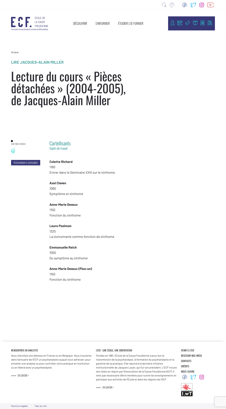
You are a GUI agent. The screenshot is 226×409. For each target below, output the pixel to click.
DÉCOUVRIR (80, 23)
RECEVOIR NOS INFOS (191, 356)
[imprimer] (13, 151)
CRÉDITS (185, 366)
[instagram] (201, 5)
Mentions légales (19, 406)
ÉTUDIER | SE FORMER (130, 23)
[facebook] (184, 5)
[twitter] (193, 5)
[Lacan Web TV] (210, 5)
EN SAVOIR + (23, 375)
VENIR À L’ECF (187, 350)
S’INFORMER (102, 23)
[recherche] (164, 5)
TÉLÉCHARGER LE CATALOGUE (25, 162)
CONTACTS (186, 361)
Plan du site (41, 406)
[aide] (172, 5)
